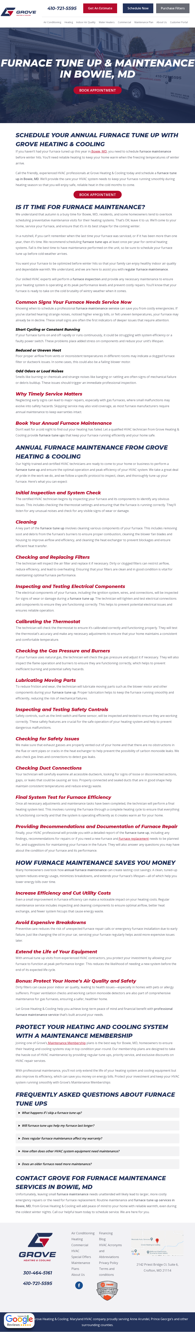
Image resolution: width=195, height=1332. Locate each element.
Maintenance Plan (143, 22)
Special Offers (81, 1257)
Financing (106, 1233)
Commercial (124, 22)
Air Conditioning (52, 22)
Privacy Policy (108, 1263)
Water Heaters (106, 22)
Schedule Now (138, 8)
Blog (102, 1239)
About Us (162, 22)
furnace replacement (133, 839)
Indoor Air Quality (85, 22)
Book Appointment (97, 90)
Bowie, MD (99, 151)
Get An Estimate (100, 8)
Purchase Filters (173, 8)
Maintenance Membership (66, 1043)
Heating (69, 22)
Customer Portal (179, 22)
